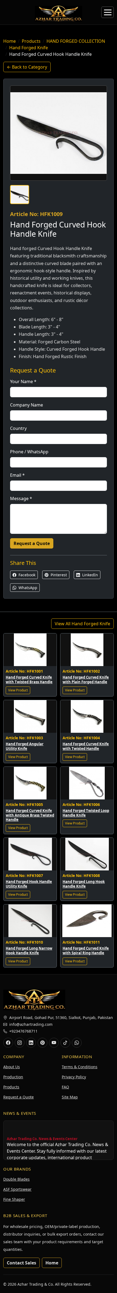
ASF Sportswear (17, 1189)
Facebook (26, 574)
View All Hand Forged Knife (82, 624)
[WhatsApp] (77, 1043)
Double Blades (16, 1179)
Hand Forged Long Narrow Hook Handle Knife (29, 950)
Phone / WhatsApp (29, 452)
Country (18, 428)
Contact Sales (21, 1263)
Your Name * (23, 381)
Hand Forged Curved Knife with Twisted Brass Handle (29, 679)
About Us (11, 1066)
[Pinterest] (42, 1043)
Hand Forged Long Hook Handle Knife (84, 884)
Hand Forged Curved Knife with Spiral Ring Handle (86, 950)
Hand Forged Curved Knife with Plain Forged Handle (86, 679)
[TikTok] (65, 1043)
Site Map (70, 1097)
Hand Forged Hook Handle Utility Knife (29, 884)
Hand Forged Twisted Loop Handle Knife (86, 813)
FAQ (65, 1086)
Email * (17, 475)
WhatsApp (27, 587)
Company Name (26, 405)
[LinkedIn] (31, 1043)
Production (13, 1076)
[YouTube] (54, 1043)
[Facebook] (8, 1043)
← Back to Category (27, 67)
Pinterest (58, 574)
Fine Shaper (14, 1199)
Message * (21, 498)
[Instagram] (19, 1043)
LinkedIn (89, 574)
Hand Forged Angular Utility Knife (25, 746)
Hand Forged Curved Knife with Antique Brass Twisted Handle (30, 815)
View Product (18, 690)
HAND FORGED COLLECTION (76, 41)
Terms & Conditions (79, 1066)
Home (9, 41)
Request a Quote (32, 543)
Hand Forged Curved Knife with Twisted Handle (86, 746)
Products (31, 41)
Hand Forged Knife (28, 48)
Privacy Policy (74, 1076)
